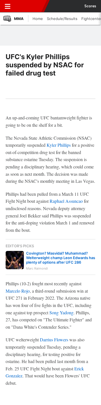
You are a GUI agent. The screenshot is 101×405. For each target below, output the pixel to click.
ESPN (30, 6)
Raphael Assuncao (66, 201)
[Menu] (7, 6)
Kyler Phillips (59, 145)
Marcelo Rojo (18, 291)
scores (90, 6)
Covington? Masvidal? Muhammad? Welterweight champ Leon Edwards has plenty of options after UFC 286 (60, 257)
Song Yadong (61, 312)
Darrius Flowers (54, 339)
